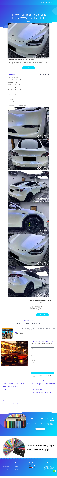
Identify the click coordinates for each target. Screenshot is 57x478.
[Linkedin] (34, 467)
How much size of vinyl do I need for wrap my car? (13, 383)
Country (33, 360)
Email (32, 355)
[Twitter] (32, 465)
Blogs (28, 21)
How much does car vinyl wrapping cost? (12, 386)
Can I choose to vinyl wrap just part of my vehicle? (13, 396)
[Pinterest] (32, 467)
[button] (41, 2)
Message (33, 364)
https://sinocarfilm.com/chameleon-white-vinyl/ (17, 105)
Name (32, 346)
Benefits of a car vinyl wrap (9, 389)
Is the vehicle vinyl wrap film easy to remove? (12, 403)
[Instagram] (30, 467)
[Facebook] (30, 465)
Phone (32, 351)
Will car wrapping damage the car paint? (11, 392)
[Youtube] (34, 465)
